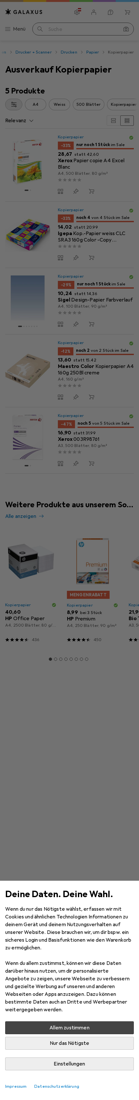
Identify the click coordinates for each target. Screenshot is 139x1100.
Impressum (16, 1086)
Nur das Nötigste (70, 1043)
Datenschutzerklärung (56, 1086)
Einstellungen (69, 1064)
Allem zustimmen (69, 1028)
